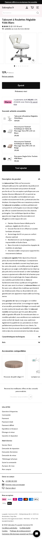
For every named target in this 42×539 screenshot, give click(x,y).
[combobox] (21, 13)
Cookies (5, 531)
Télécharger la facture (9, 459)
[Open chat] (36, 533)
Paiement (5, 418)
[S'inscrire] (30, 397)
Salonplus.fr (8, 7)
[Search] (37, 13)
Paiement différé (8, 425)
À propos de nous (8, 466)
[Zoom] (33, 60)
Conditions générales (9, 528)
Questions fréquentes (10, 411)
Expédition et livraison (10, 429)
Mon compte (6, 469)
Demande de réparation (10, 448)
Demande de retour (9, 455)
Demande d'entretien (10, 452)
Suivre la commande (9, 462)
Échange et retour (8, 432)
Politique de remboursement (20, 531)
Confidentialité (25, 528)
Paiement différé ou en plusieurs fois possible (21, 2)
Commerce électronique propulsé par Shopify (18, 534)
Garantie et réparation (10, 436)
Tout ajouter (21, 168)
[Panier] (32, 7)
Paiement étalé (7, 422)
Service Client (7, 445)
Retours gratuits (8, 76)
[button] (7, 26)
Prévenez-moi (21, 91)
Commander (6, 415)
